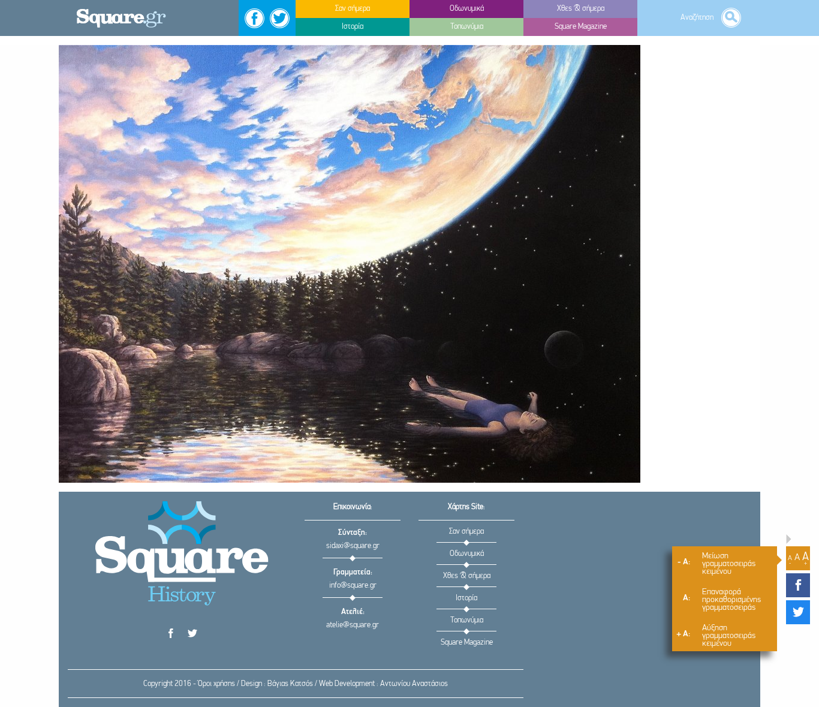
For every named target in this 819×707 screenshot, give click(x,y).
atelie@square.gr (352, 625)
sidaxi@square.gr (353, 546)
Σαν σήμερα (466, 531)
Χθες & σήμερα (466, 576)
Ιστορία (466, 598)
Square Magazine (467, 642)
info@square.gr (353, 585)
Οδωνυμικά (467, 554)
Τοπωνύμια (466, 620)
